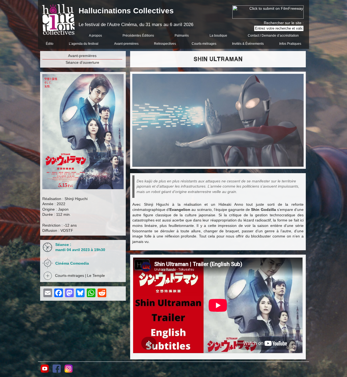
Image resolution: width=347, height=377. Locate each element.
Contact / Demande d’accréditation (273, 35)
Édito (49, 44)
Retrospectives (165, 44)
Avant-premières (126, 44)
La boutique (218, 35)
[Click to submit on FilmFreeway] (268, 17)
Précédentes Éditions (138, 35)
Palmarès (182, 35)
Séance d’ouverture (82, 62)
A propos (95, 35)
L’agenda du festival (83, 44)
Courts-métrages (204, 44)
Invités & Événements (248, 44)
